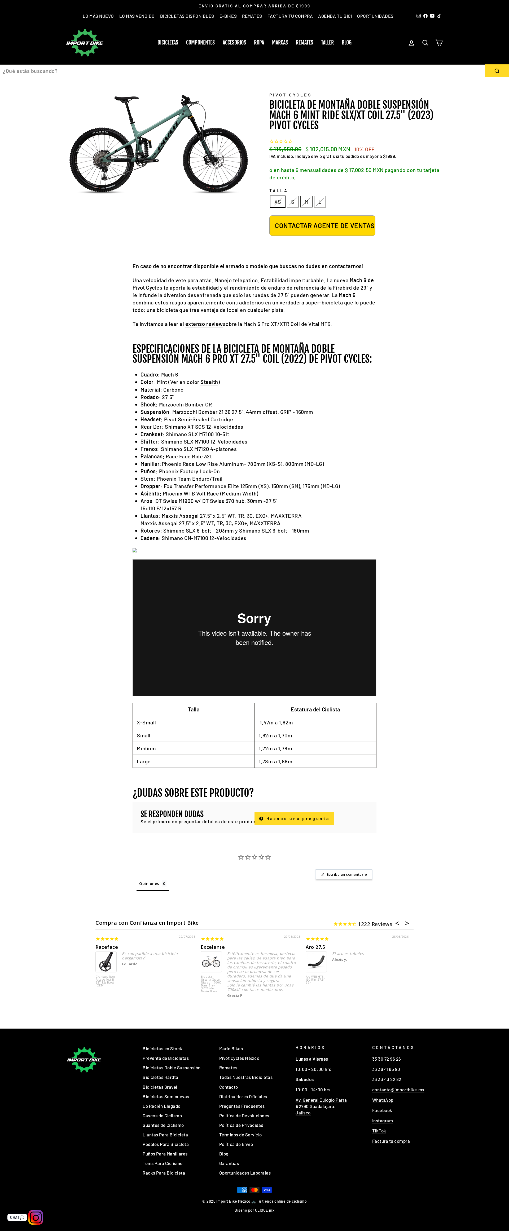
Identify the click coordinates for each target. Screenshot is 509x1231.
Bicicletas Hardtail (162, 1077)
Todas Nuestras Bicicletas (246, 1077)
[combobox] (242, 70)
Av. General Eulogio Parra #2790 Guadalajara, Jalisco (321, 1106)
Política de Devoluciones (244, 1115)
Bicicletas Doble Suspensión (172, 1067)
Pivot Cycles (290, 94)
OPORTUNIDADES (375, 16)
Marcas (280, 42)
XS (277, 201)
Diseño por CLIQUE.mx (254, 1210)
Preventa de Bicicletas (166, 1058)
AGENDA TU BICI (335, 16)
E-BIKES (228, 16)
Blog (347, 42)
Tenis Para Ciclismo (163, 1163)
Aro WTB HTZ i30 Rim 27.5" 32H (315, 979)
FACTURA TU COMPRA (290, 16)
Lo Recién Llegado (162, 1106)
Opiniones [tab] (149, 883)
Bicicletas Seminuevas (166, 1096)
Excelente (213, 947)
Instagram (382, 1120)
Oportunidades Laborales (245, 1172)
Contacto (228, 1087)
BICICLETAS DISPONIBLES (187, 16)
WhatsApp (382, 1099)
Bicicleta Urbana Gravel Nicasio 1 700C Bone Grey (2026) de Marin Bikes (211, 984)
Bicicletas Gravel (160, 1087)
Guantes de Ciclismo (163, 1125)
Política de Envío (236, 1144)
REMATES (252, 16)
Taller (327, 42)
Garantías (229, 1163)
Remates (304, 42)
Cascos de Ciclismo (162, 1115)
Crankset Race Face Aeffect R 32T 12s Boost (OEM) (105, 981)
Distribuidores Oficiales (243, 1096)
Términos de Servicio (240, 1134)
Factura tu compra (391, 1141)
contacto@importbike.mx (398, 1089)
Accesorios (234, 42)
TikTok (379, 1130)
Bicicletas (167, 42)
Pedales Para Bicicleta (166, 1144)
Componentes (200, 42)
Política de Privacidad (241, 1125)
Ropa (259, 42)
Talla (278, 190)
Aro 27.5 (315, 947)
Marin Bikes (231, 1048)
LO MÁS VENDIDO (137, 16)
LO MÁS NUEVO (98, 16)
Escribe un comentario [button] (347, 874)
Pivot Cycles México (239, 1058)
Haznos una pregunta (297, 818)
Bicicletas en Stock (162, 1048)
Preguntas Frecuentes (242, 1106)
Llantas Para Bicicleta (165, 1134)
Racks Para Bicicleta (164, 1172)
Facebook (382, 1110)
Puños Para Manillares (165, 1153)
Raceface (106, 947)
